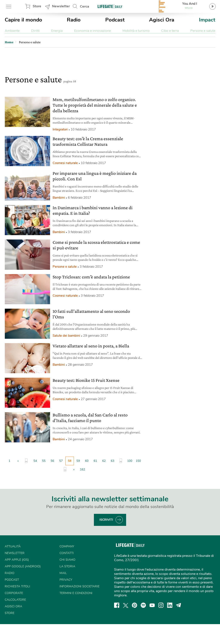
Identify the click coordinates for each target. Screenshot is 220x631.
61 (95, 461)
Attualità (13, 546)
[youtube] (152, 605)
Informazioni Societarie (79, 586)
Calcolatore (15, 600)
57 (61, 461)
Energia (57, 30)
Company (67, 546)
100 (129, 461)
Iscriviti (106, 520)
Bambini (59, 197)
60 (87, 461)
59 (78, 461)
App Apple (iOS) (17, 560)
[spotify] (143, 605)
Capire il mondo (23, 19)
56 (52, 461)
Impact (207, 19)
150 (138, 461)
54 (35, 461)
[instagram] (160, 605)
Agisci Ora (161, 19)
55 (44, 461)
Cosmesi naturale (65, 163)
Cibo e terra (170, 30)
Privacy (66, 580)
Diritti (35, 30)
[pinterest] (134, 605)
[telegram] (178, 605)
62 (104, 461)
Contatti (67, 553)
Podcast (115, 19)
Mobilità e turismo (136, 30)
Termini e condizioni (76, 593)
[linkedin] (169, 605)
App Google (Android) (23, 566)
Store (37, 6)
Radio (74, 19)
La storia (67, 566)
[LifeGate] (110, 6)
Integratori (60, 129)
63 (112, 461)
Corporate (14, 593)
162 (82, 469)
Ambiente (12, 30)
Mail (63, 573)
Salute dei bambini (66, 335)
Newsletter (61, 6)
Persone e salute (202, 30)
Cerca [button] (84, 6)
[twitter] (125, 605)
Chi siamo (67, 560)
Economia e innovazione (92, 30)
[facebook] (116, 605)
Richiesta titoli (17, 586)
